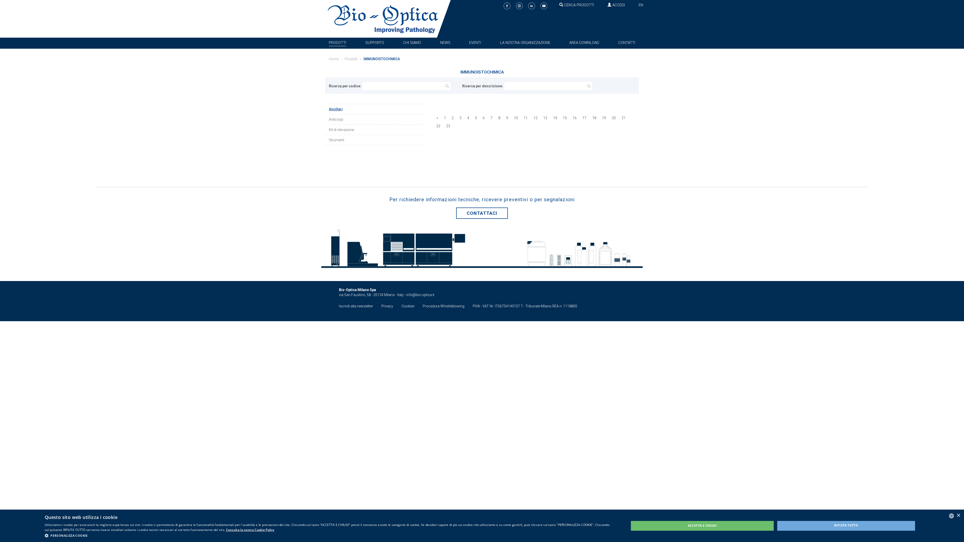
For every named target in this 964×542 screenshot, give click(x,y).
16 (575, 118)
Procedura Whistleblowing (443, 306)
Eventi (475, 42)
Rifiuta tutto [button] (846, 525)
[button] (328, 535)
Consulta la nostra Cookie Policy (250, 530)
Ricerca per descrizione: (482, 86)
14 (555, 118)
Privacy (387, 306)
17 (584, 118)
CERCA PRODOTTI (578, 5)
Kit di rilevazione (341, 130)
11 (526, 118)
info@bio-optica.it (420, 295)
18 (594, 118)
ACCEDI (618, 5)
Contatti (626, 42)
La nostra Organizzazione (525, 42)
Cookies (407, 306)
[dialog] (482, 526)
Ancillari (336, 109)
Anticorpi (336, 119)
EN (641, 5)
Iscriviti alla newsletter (356, 306)
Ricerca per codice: (345, 86)
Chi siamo (412, 42)
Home (334, 59)
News (445, 42)
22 (438, 126)
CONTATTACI (482, 213)
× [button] (958, 515)
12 (535, 118)
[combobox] (951, 515)
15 (565, 118)
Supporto (374, 42)
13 (545, 118)
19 (604, 118)
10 (516, 118)
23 (448, 126)
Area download (584, 42)
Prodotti (337, 42)
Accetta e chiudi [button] (702, 525)
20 (614, 118)
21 (624, 118)
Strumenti (336, 140)
